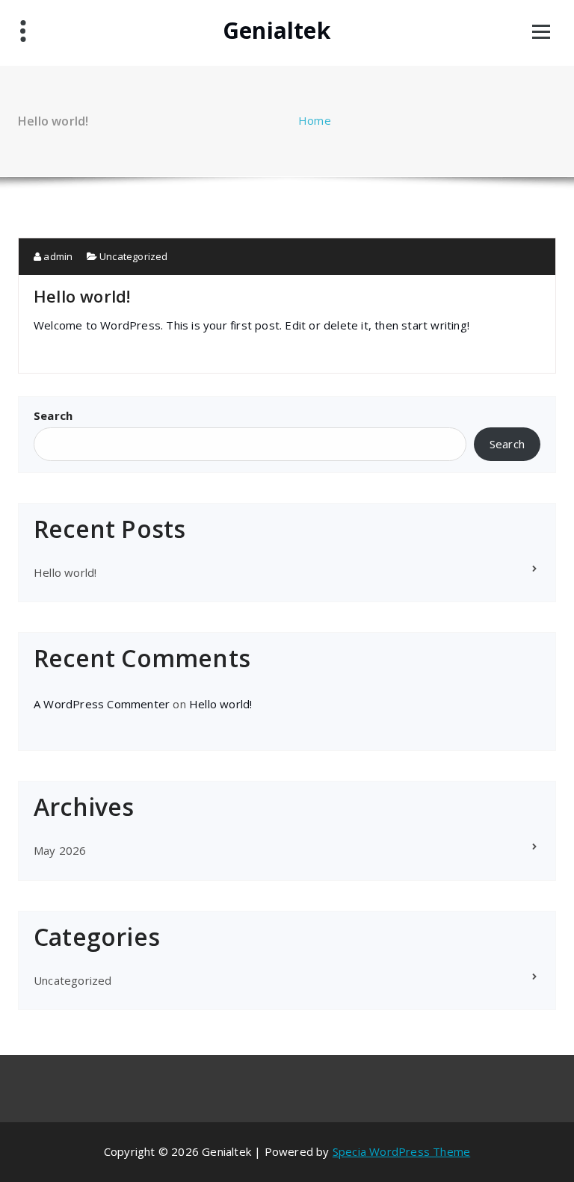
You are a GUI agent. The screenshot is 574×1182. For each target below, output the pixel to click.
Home (314, 120)
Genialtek (276, 30)
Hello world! (82, 296)
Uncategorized (133, 256)
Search (53, 415)
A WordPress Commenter (102, 703)
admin (56, 256)
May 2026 (60, 850)
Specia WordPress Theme (401, 1151)
